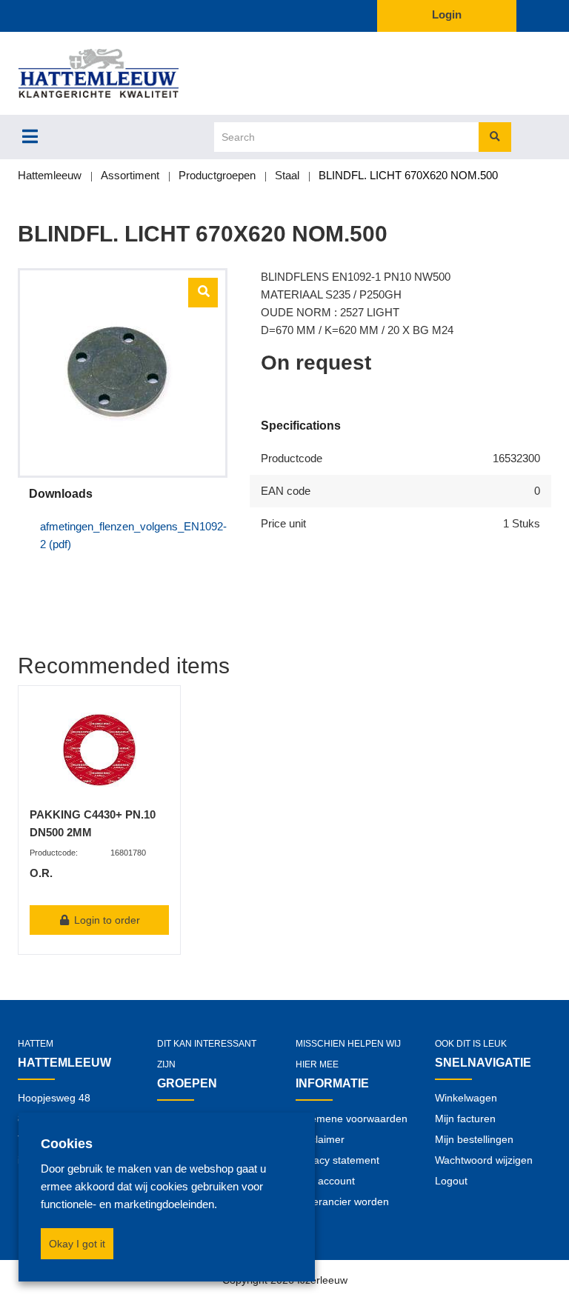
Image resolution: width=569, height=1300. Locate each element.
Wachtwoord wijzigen (484, 1160)
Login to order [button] (105, 920)
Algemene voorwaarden (351, 1118)
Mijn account (325, 1181)
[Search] (495, 137)
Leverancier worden (342, 1201)
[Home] (122, 73)
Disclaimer (320, 1139)
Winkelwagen (466, 1098)
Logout (451, 1181)
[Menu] (30, 136)
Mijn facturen (465, 1118)
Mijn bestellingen (474, 1139)
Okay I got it (77, 1244)
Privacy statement (337, 1160)
